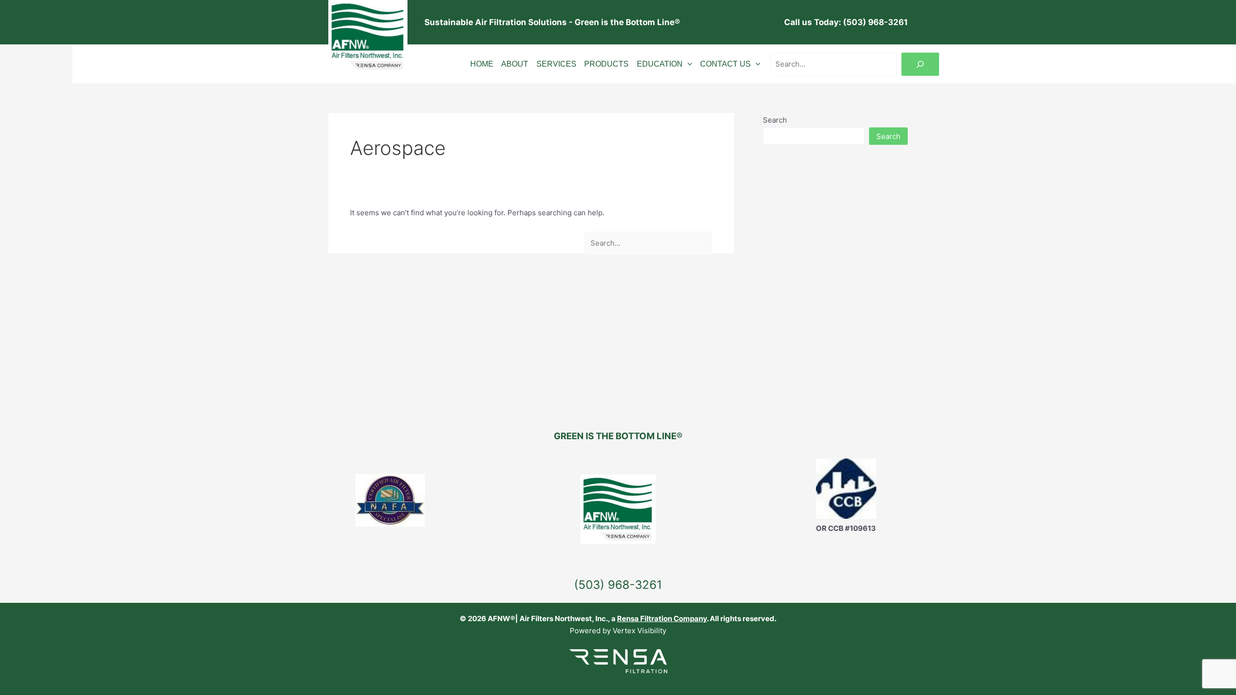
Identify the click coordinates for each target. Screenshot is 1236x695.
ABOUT (514, 64)
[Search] (920, 64)
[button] (687, 64)
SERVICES (556, 64)
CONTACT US (725, 64)
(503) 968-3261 (618, 585)
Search (775, 120)
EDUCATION (660, 64)
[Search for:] (649, 243)
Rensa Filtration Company (662, 618)
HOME (481, 64)
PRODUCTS (606, 64)
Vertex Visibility (639, 630)
